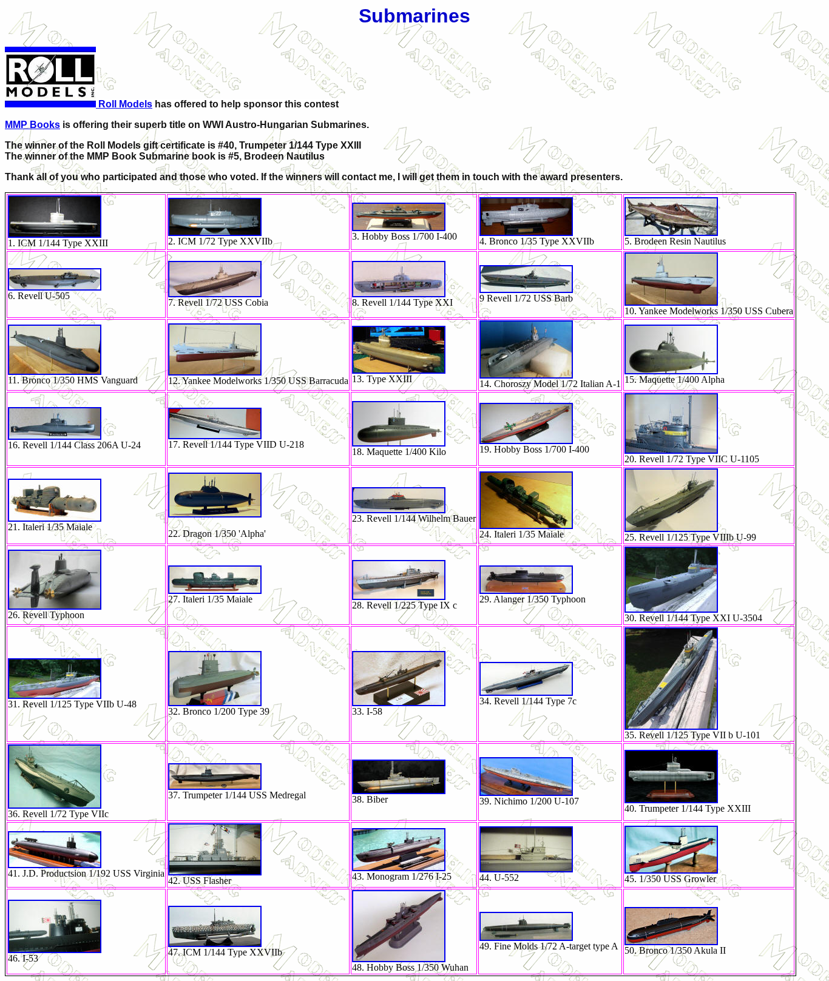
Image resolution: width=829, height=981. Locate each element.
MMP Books (32, 125)
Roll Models (124, 104)
